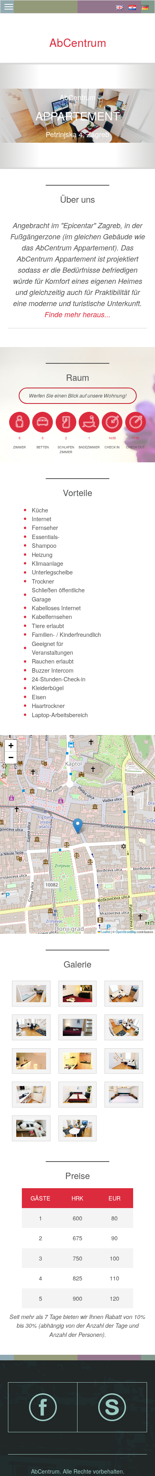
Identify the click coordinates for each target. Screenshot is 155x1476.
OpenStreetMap (126, 931)
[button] (78, 826)
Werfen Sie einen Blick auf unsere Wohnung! (77, 395)
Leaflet (105, 931)
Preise (77, 1175)
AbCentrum (77, 42)
